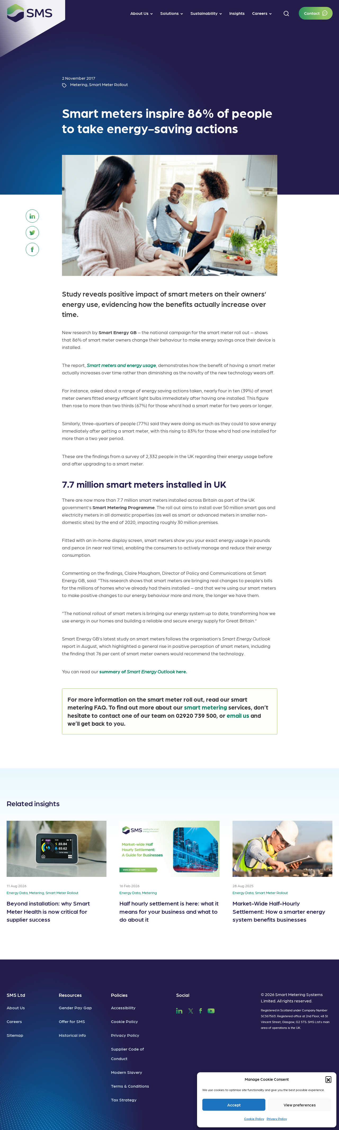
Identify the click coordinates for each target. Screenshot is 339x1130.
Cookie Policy (254, 1118)
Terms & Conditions (130, 1085)
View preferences (300, 1104)
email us (238, 715)
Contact (312, 13)
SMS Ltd (16, 995)
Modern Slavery (126, 1072)
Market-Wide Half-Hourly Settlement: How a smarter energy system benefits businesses (279, 911)
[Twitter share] (32, 232)
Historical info (72, 1035)
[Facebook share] (32, 249)
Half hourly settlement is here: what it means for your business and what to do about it (168, 911)
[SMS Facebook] (200, 1010)
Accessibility (123, 1007)
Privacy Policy (277, 1118)
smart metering (205, 707)
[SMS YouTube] (211, 1010)
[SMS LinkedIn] (179, 1010)
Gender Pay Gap (75, 1007)
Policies (119, 995)
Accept (234, 1104)
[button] (328, 1079)
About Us (16, 1007)
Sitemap (15, 1035)
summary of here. (143, 671)
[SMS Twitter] (190, 1010)
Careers (14, 1021)
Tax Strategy (124, 1099)
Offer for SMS (72, 1021)
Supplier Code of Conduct (127, 1053)
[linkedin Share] (32, 216)
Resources (70, 995)
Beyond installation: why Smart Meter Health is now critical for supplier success (48, 911)
